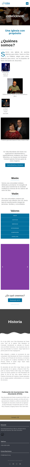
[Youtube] (20, 464)
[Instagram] (16, 464)
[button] (27, 3)
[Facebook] (13, 464)
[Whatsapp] (10, 464)
